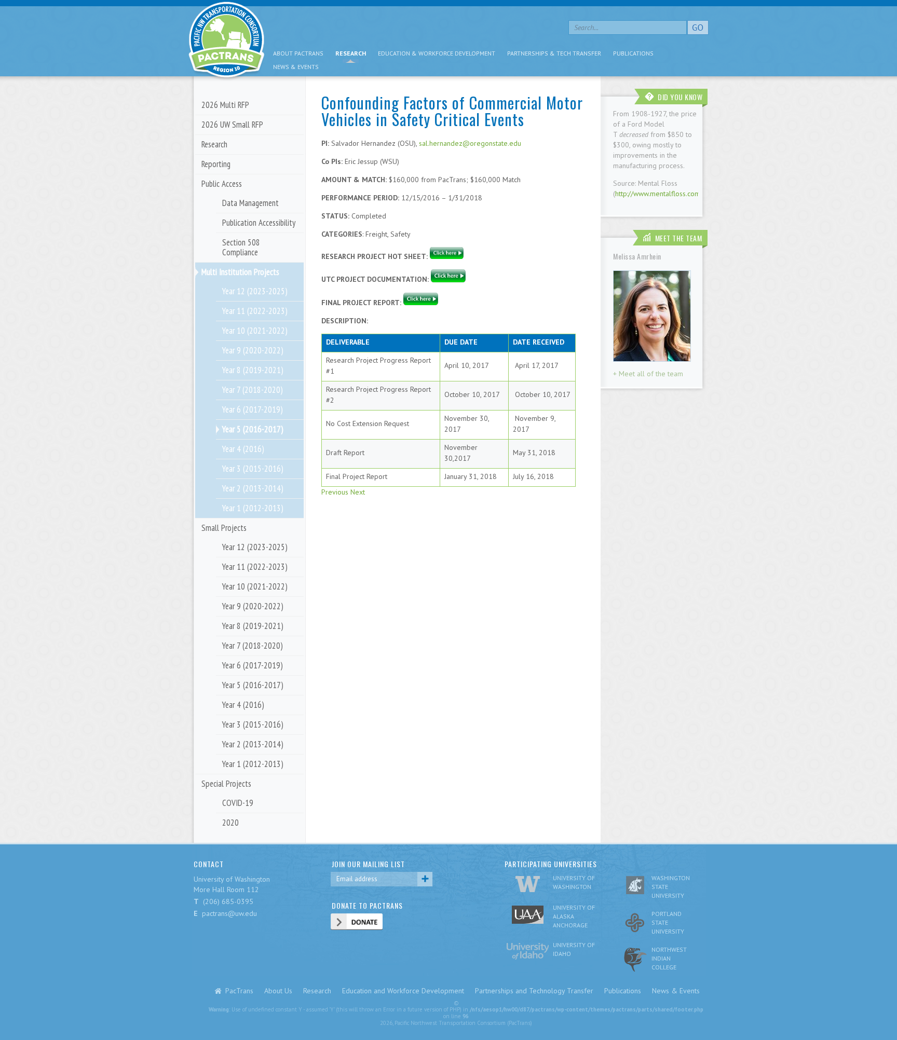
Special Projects (226, 783)
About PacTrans (298, 53)
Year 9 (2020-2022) (252, 350)
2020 (230, 822)
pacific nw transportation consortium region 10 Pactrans (226, 41)
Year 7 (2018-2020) (252, 389)
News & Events (296, 67)
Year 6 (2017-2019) (252, 409)
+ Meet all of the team (648, 374)
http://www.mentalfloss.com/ (659, 193)
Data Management (250, 203)
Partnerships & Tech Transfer (554, 53)
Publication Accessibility (258, 222)
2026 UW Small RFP (232, 124)
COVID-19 (237, 803)
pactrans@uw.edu (229, 913)
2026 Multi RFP (225, 105)
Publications (633, 53)
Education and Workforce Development (403, 990)
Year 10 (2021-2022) (255, 330)
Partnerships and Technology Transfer (534, 990)
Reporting (215, 164)
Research (350, 53)
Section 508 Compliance (241, 247)
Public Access (221, 183)
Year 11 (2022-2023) (255, 311)
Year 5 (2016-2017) (252, 429)
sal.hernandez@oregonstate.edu (470, 143)
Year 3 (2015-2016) (252, 468)
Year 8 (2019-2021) (252, 370)
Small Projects (224, 527)
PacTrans (239, 990)
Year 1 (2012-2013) (252, 508)
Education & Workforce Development (436, 53)
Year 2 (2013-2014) (252, 488)
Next (357, 492)
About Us (278, 990)
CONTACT (209, 863)
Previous (334, 492)
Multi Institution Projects (240, 272)
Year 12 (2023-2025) (255, 291)
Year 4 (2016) (243, 449)
